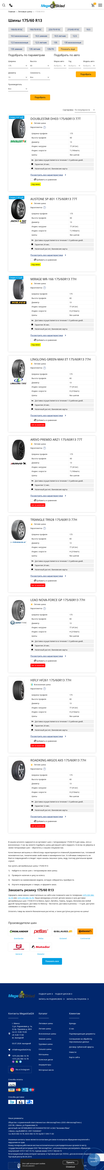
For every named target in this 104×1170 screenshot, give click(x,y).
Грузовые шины (46, 1044)
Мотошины (44, 1054)
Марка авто (59, 61)
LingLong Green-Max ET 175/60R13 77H (60, 359)
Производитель (15, 84)
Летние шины (45, 1028)
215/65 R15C (73, 29)
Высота (33, 61)
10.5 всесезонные (19, 36)
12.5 (75, 36)
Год (69, 61)
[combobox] (18, 65)
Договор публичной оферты (81, 1047)
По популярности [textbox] (82, 110)
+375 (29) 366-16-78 (25, 898)
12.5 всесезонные (19, 42)
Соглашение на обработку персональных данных (80, 1040)
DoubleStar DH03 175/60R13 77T (55, 119)
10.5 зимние (41, 36)
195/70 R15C (35, 29)
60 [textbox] (31, 65)
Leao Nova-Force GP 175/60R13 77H (57, 600)
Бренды (72, 1023)
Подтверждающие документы (82, 1034)
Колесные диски (46, 1059)
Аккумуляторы (45, 1064)
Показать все (52, 961)
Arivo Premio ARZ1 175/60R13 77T (56, 439)
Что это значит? (28, 1165)
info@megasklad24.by (21, 1049)
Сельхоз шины (45, 1049)
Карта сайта (74, 1057)
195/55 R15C (17, 29)
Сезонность (35, 73)
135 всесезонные (72, 42)
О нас (71, 1028)
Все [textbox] (31, 77)
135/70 (50, 49)
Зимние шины (45, 1039)
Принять (70, 1162)
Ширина (12, 61)
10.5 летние (60, 36)
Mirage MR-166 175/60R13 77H (53, 279)
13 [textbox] (9, 77)
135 (55, 42)
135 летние (34, 49)
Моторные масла (46, 1070)
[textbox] (58, 65)
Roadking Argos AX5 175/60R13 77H (58, 760)
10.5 (88, 29)
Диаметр (12, 73)
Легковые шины (46, 1023)
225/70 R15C (54, 29)
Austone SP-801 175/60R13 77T (53, 199)
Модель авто (88, 61)
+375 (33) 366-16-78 (20, 1056)
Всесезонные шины (47, 1034)
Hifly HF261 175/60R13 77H (50, 680)
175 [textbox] (9, 65)
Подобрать (40, 97)
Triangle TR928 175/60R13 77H (53, 519)
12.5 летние (41, 42)
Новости (72, 1052)
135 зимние (16, 49)
